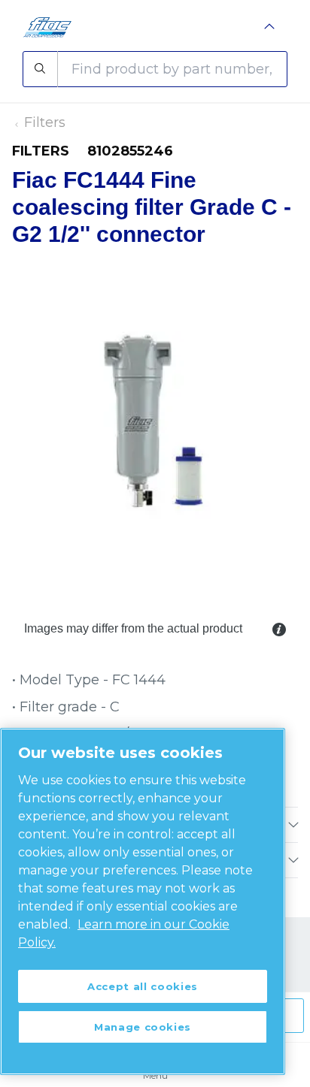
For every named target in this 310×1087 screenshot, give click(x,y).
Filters (44, 122)
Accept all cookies (142, 986)
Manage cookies (142, 1027)
